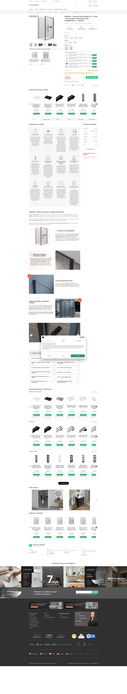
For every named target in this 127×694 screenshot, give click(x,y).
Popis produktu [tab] (34, 119)
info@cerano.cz (82, 615)
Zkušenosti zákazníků (64, 617)
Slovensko (45, 654)
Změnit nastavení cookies (52, 663)
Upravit (63, 355)
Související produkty (91, 119)
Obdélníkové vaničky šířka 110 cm (36, 417)
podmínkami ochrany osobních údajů (91, 594)
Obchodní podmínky (33, 624)
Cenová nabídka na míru (34, 620)
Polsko (53, 654)
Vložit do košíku (92, 77)
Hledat (75, 5)
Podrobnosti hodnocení (78, 23)
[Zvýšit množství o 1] (83, 76)
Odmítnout (49, 355)
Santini (96, 144)
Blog (61, 615)
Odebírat (95, 592)
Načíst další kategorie (63, 483)
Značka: (95, 85)
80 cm (96, 139)
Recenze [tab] (57, 119)
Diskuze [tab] (69, 119)
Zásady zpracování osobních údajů (73, 663)
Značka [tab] (80, 119)
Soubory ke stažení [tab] (46, 119)
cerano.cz (80, 624)
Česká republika (35, 654)
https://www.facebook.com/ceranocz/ (77, 624)
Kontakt (31, 628)
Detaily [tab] (63, 340)
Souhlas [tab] (48, 340)
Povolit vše (78, 355)
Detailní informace (67, 32)
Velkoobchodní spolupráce (49, 617)
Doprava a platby (36, 1)
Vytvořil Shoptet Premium (93, 663)
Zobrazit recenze (40, 546)
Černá (96, 133)
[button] (34, 58)
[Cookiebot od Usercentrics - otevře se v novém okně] (80, 337)
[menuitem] (32, 9)
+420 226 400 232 (83, 618)
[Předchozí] (30, 500)
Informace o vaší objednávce (93, 1)
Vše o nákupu (31, 1)
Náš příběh (47, 615)
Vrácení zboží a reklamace (34, 622)
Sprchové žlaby (36, 446)
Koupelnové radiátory (36, 476)
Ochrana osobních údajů (34, 626)
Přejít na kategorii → (95, 391)
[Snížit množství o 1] (83, 78)
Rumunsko (71, 654)
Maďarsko (62, 654)
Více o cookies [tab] (78, 340)
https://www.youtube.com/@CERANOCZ (83, 624)
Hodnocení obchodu (44, 1)
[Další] (97, 500)
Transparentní (94, 136)
